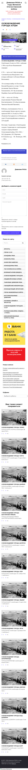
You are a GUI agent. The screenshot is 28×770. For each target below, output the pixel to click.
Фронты (7, 249)
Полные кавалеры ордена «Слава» (13, 311)
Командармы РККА (11, 265)
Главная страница (6, 18)
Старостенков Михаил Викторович (14, 384)
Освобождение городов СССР (13, 306)
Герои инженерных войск (13, 292)
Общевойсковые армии (13, 279)
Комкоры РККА (9, 259)
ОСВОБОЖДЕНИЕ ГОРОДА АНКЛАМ (13, 687)
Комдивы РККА (9, 255)
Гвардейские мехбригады (13, 285)
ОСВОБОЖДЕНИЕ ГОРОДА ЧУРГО (12, 456)
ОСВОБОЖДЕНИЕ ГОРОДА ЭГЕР (12, 571)
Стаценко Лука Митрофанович (12, 387)
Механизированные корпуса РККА (11, 317)
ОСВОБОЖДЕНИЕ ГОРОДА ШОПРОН (13, 543)
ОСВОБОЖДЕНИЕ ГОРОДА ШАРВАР (13, 484)
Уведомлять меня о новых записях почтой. (12, 227)
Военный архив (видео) (13, 272)
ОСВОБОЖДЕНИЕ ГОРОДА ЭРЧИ (12, 628)
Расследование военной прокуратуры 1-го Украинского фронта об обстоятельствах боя (12, 374)
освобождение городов (9, 157)
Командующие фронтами (13, 289)
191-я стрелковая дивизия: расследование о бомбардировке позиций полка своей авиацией (13, 380)
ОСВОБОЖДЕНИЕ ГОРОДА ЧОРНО (12, 427)
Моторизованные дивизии (10, 296)
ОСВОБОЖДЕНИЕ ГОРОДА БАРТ (12, 746)
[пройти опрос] (14, 58)
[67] (14, 152)
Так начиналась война (12, 269)
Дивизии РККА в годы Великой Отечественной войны (14, 5)
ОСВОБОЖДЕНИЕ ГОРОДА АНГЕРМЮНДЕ (10, 657)
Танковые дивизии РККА (13, 282)
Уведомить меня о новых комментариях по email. (9, 220)
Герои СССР (8, 252)
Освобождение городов (10, 39)
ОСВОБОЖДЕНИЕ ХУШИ (9, 159)
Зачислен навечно (11, 262)
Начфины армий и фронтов (11, 301)
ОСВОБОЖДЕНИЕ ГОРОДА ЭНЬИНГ (13, 600)
